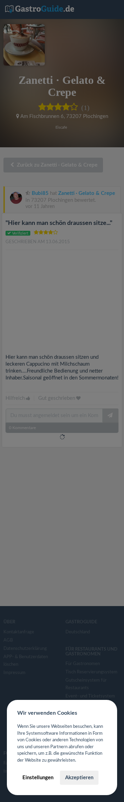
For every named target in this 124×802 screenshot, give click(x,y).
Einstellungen (37, 777)
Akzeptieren (79, 777)
